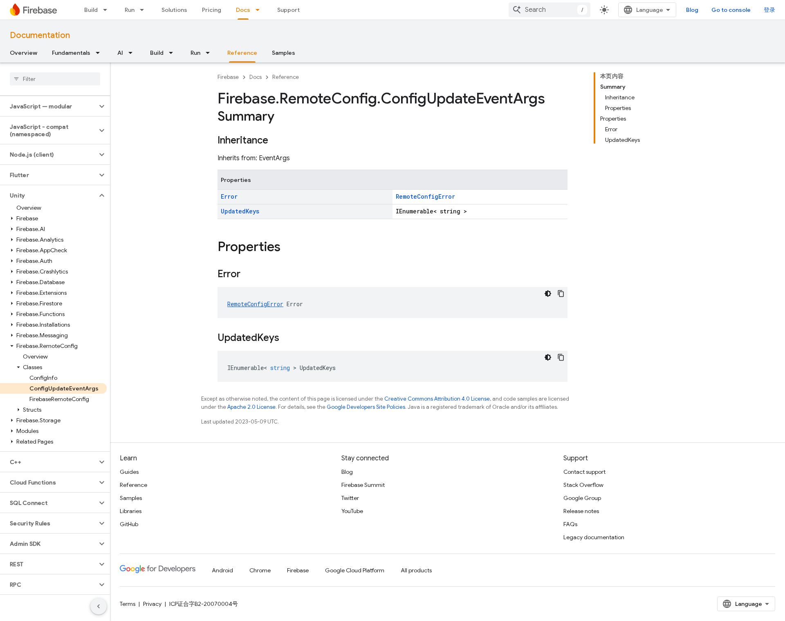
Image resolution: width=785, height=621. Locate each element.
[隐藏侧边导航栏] (98, 606)
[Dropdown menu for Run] (144, 10)
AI (120, 52)
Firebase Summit (363, 485)
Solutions (174, 9)
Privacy (152, 604)
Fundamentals (71, 52)
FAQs (570, 524)
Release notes (581, 511)
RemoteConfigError (425, 196)
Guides (129, 471)
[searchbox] (55, 78)
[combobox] (549, 9)
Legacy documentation (593, 537)
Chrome (260, 570)
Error (229, 196)
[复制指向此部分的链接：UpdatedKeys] (287, 338)
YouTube (352, 511)
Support (288, 9)
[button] (48, 106)
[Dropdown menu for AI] (133, 53)
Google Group (582, 498)
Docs (243, 9)
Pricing (211, 9)
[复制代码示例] (560, 293)
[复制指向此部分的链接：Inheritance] (276, 141)
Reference (242, 52)
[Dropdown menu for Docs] (260, 10)
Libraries (130, 511)
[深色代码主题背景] (547, 293)
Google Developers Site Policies (366, 407)
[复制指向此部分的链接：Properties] (288, 248)
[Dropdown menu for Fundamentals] (100, 53)
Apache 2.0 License (251, 407)
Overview (23, 52)
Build (91, 9)
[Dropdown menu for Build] (107, 10)
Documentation (40, 35)
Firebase (228, 77)
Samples (283, 52)
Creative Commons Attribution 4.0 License (437, 398)
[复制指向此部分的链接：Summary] (282, 117)
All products (416, 570)
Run (130, 9)
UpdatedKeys (240, 211)
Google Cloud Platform (354, 570)
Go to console (731, 9)
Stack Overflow (583, 485)
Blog (692, 9)
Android (222, 570)
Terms (127, 604)
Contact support (584, 471)
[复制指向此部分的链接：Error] (248, 275)
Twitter (350, 498)
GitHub (129, 524)
